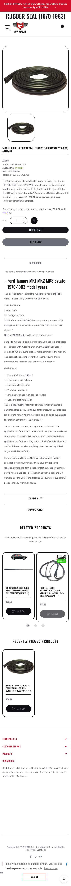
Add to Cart (35, 230)
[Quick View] (6, 569)
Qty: (4, 220)
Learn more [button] (50, 868)
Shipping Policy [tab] (35, 509)
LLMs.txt (41, 850)
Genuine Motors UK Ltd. (42, 847)
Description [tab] (35, 263)
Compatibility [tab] (35, 498)
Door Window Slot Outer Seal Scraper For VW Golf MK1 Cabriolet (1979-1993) (17, 590)
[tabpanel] (35, 380)
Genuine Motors (18, 164)
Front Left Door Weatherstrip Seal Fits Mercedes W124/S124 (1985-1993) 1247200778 (52, 592)
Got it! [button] (34, 877)
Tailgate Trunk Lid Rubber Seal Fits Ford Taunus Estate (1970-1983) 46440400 (18, 688)
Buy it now (35, 242)
